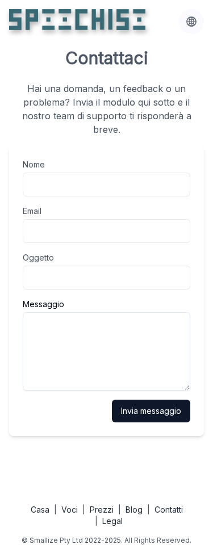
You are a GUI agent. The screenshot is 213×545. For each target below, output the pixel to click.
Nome (34, 164)
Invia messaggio (151, 411)
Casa (40, 509)
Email (32, 211)
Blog (134, 509)
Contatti (168, 509)
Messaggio (43, 304)
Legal (112, 521)
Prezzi (102, 509)
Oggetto (38, 257)
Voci (69, 509)
